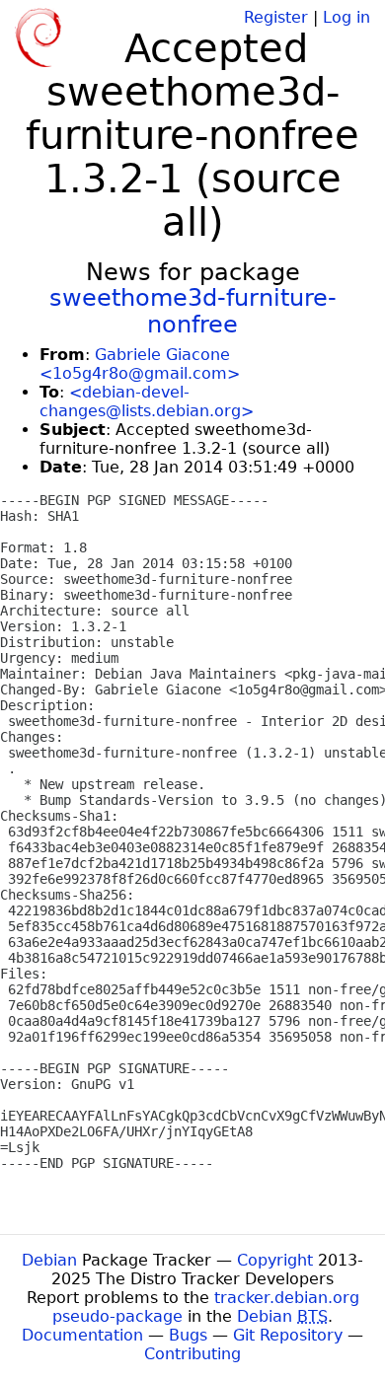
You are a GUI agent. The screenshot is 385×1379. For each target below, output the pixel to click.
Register (276, 17)
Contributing (192, 1353)
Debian (49, 1260)
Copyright (275, 1260)
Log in (346, 17)
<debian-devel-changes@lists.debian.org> (146, 401)
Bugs (188, 1335)
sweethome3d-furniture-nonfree (193, 310)
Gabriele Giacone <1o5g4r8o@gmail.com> (139, 364)
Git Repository (288, 1335)
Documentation (82, 1335)
